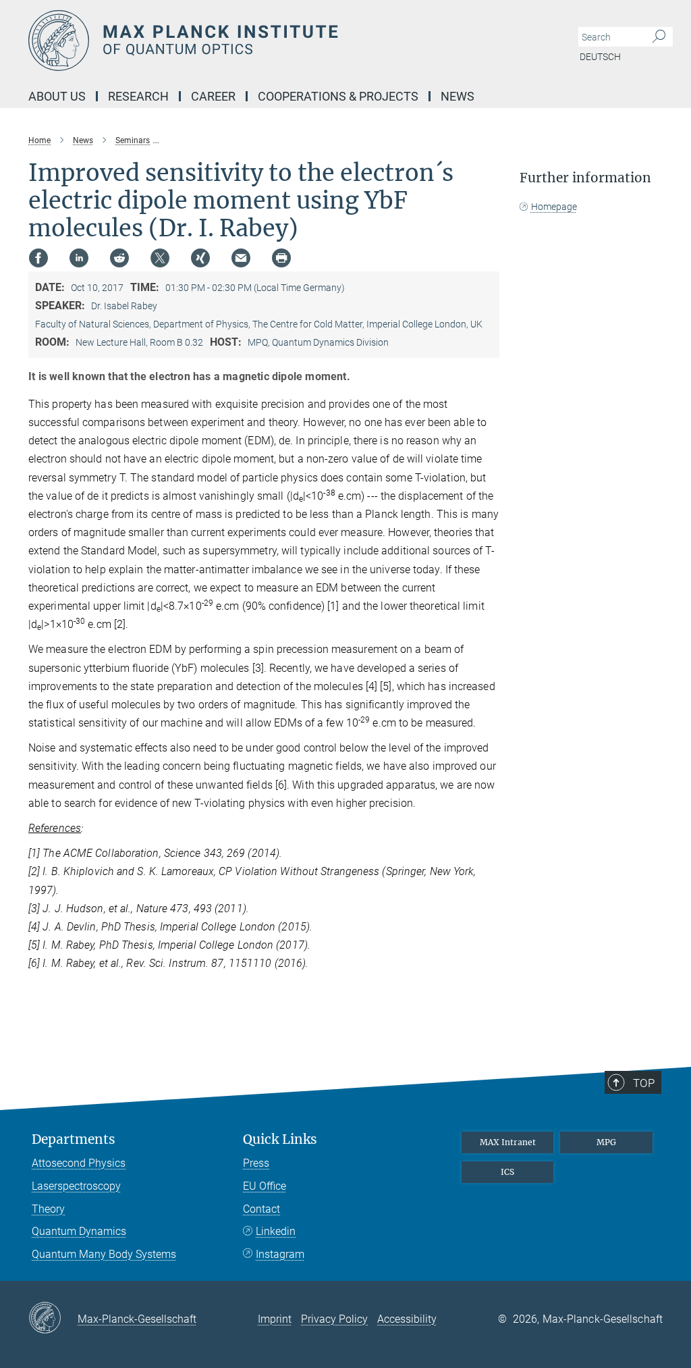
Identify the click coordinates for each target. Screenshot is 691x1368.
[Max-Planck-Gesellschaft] (53, 1319)
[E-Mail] (241, 258)
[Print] (281, 258)
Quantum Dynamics (79, 1231)
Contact (261, 1209)
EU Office (264, 1186)
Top (644, 1083)
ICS (507, 1172)
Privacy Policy (334, 1319)
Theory (48, 1209)
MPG (606, 1142)
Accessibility (407, 1319)
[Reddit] (119, 258)
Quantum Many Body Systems (104, 1254)
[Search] (659, 37)
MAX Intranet (508, 1142)
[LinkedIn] (79, 258)
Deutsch (600, 56)
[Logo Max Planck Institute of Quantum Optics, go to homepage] (281, 40)
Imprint (275, 1319)
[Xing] (200, 258)
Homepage (554, 206)
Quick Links (280, 1139)
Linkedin (276, 1231)
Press (256, 1163)
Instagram (280, 1254)
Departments (73, 1139)
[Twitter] (160, 258)
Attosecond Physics (79, 1163)
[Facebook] (38, 258)
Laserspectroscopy (76, 1186)
